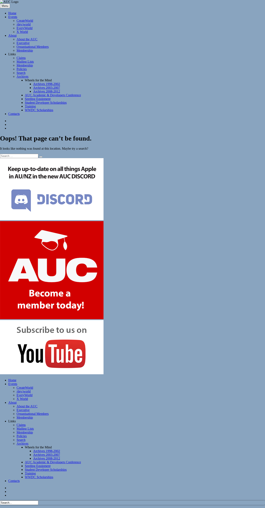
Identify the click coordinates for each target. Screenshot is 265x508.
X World (22, 32)
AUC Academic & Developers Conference (53, 95)
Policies (22, 69)
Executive (23, 43)
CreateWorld (25, 20)
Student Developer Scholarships (46, 102)
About (12, 35)
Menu (5, 5)
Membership (25, 50)
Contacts (14, 114)
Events (12, 17)
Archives (22, 76)
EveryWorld (25, 28)
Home (12, 13)
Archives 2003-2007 (46, 87)
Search (21, 73)
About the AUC (27, 39)
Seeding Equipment (38, 99)
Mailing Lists (25, 61)
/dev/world (24, 24)
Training (30, 106)
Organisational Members (33, 46)
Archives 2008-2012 (46, 91)
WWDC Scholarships (39, 110)
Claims (21, 58)
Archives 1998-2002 (46, 84)
